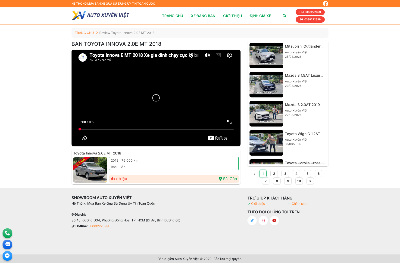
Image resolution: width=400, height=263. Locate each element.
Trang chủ (172, 16)
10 (299, 181)
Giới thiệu (232, 16)
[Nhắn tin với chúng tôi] (7, 256)
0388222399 (310, 12)
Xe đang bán (203, 16)
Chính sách (300, 204)
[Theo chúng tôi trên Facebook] (325, 3)
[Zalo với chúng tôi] (7, 244)
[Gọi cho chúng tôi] (7, 233)
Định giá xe (260, 16)
